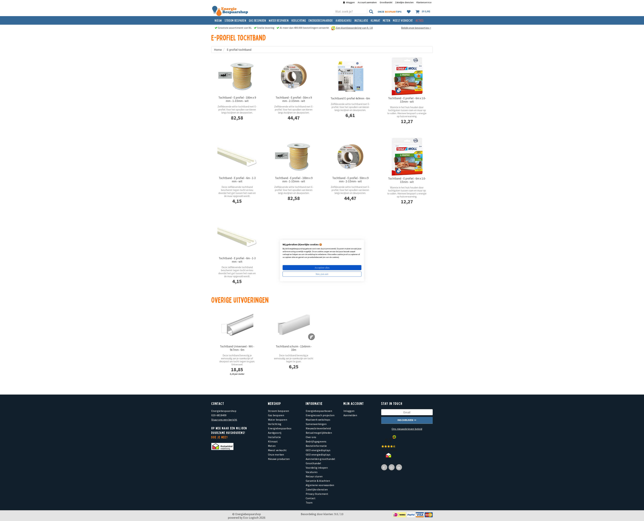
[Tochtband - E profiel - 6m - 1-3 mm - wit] (237, 156)
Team (309, 502)
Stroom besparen (235, 20)
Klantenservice (424, 2)
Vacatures (312, 472)
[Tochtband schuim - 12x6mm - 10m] (293, 325)
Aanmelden (350, 415)
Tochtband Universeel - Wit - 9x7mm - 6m (237, 348)
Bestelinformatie (316, 445)
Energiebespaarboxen (319, 411)
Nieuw (218, 20)
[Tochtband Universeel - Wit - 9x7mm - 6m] (237, 325)
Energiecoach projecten (320, 415)
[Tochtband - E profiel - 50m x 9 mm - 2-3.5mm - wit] (293, 76)
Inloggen (350, 2)
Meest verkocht (403, 20)
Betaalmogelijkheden (319, 432)
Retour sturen (314, 476)
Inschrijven (405, 420)
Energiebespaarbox (321, 20)
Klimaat (375, 20)
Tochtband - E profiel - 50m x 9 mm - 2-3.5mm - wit (294, 99)
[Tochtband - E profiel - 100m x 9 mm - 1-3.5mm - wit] (237, 76)
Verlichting (298, 20)
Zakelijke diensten (404, 2)
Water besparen (279, 20)
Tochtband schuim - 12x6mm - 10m (294, 348)
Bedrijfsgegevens (316, 441)
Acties (420, 20)
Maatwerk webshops (318, 419)
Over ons (311, 437)
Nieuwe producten (279, 459)
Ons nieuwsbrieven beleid (407, 429)
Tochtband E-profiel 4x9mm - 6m (350, 98)
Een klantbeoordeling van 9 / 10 (354, 27)
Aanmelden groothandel (320, 459)
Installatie (361, 20)
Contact (311, 498)
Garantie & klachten (318, 480)
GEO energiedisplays (318, 450)
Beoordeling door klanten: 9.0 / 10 (322, 514)
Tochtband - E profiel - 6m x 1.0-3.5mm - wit (407, 99)
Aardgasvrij (344, 20)
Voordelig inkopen (317, 467)
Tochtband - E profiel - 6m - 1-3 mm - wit (237, 179)
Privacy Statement (317, 493)
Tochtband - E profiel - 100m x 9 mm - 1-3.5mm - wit (237, 99)
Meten (386, 20)
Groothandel (386, 2)
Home (218, 50)
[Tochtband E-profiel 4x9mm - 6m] (350, 76)
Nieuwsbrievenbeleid (318, 428)
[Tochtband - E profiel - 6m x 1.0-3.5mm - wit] (407, 76)
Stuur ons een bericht (224, 419)
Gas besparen (257, 20)
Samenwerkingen (316, 424)
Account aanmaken (367, 2)
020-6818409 (218, 415)
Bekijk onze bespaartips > (416, 27)
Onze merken (276, 454)
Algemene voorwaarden (320, 485)
